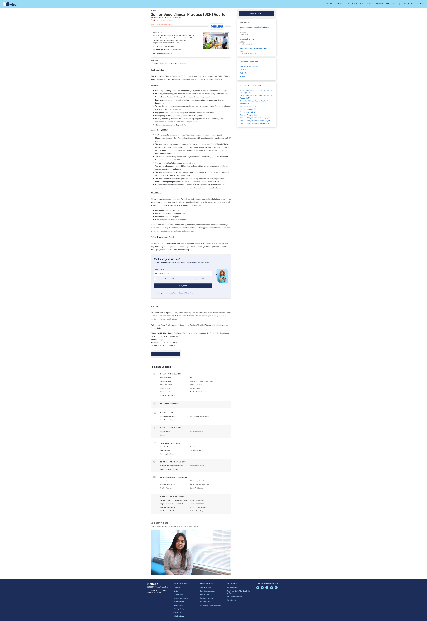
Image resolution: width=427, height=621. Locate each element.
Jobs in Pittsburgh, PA (248, 109)
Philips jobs (244, 73)
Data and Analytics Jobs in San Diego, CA (255, 118)
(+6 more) (177, 17)
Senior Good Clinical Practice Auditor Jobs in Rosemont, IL (256, 102)
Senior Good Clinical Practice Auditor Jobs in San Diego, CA (256, 91)
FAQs (175, 591)
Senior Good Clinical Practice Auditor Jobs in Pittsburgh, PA (256, 97)
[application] (191, 552)
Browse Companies (180, 598)
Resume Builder (355, 4)
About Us (176, 587)
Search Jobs (178, 594)
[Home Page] (10, 4)
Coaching (379, 4)
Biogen (242, 42)
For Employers (232, 587)
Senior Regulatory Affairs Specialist (253, 48)
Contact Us (177, 612)
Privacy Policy (189, 293)
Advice (369, 4)
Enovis (242, 51)
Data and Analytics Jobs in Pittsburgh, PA (255, 121)
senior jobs (244, 70)
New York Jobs (205, 587)
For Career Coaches (234, 596)
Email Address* (161, 270)
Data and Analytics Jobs (249, 115)
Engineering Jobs (206, 598)
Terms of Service (178, 293)
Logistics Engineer (247, 39)
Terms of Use (178, 605)
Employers (408, 4)
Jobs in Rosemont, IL (247, 112)
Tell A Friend (231, 600)
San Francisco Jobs (207, 591)
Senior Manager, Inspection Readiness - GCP (255, 28)
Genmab (243, 32)
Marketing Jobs (205, 601)
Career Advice (178, 601)
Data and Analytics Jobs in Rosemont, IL (254, 123)
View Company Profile (161, 54)
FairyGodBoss (178, 616)
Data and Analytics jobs (249, 66)
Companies (341, 4)
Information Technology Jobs (210, 605)
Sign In (420, 4)
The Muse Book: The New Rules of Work (239, 592)
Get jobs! (183, 286)
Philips (154, 11)
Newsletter (392, 4)
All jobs (242, 76)
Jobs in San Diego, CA (248, 106)
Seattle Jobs (204, 594)
